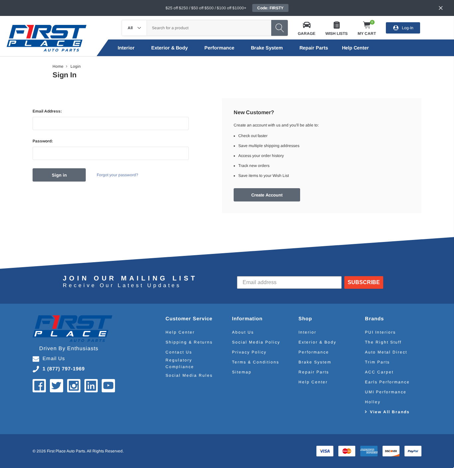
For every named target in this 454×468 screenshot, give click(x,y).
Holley (373, 402)
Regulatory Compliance (180, 363)
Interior (126, 47)
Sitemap (242, 372)
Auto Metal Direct (386, 352)
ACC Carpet (379, 372)
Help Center (180, 332)
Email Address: (47, 111)
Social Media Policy (256, 342)
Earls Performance (387, 382)
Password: (43, 141)
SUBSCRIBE (364, 282)
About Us (243, 332)
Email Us (54, 358)
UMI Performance (385, 392)
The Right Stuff (383, 342)
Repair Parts (313, 47)
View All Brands (390, 412)
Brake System (267, 47)
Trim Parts (377, 362)
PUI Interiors (380, 332)
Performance (219, 47)
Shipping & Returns (189, 342)
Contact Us (179, 352)
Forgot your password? (117, 175)
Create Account (267, 195)
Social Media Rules (189, 375)
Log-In (407, 27)
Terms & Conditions (255, 362)
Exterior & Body (169, 47)
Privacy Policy (249, 352)
